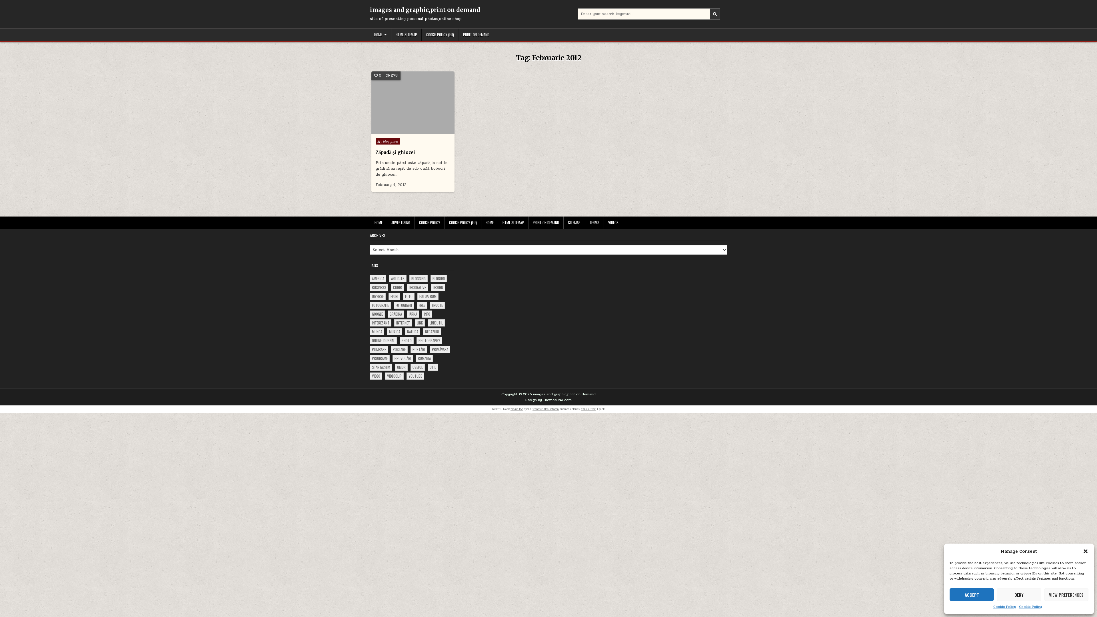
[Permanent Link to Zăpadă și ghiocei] (413, 102)
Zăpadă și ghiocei (395, 152)
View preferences (1066, 595)
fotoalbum (428, 296)
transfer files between (546, 409)
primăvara (440, 349)
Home (378, 34)
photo (407, 340)
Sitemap (574, 222)
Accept (972, 595)
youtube (415, 376)
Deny (1019, 595)
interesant (380, 323)
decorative (417, 287)
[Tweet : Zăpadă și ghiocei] (404, 131)
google (377, 314)
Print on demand (476, 34)
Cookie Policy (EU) (440, 34)
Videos (613, 222)
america (378, 278)
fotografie (380, 305)
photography (429, 340)
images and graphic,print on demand (425, 9)
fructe (437, 305)
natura (412, 331)
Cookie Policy (1004, 606)
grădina (396, 314)
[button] (1085, 551)
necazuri (432, 331)
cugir (397, 287)
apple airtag (588, 409)
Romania (424, 358)
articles (398, 278)
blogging (418, 278)
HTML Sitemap (406, 34)
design (438, 287)
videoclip (394, 376)
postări (419, 349)
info (427, 314)
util (433, 367)
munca (377, 331)
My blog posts (388, 141)
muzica (394, 331)
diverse (378, 296)
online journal (383, 340)
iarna (413, 314)
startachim (381, 367)
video (376, 376)
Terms (594, 222)
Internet (403, 323)
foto (409, 296)
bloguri (439, 278)
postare (399, 349)
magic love (517, 409)
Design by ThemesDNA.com (548, 400)
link (420, 323)
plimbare (379, 349)
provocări (403, 358)
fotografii (404, 305)
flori (394, 296)
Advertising (400, 222)
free (422, 305)
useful (418, 367)
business (379, 287)
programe (380, 358)
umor (401, 367)
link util (436, 323)
